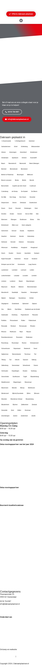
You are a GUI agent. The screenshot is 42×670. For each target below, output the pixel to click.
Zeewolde (4, 410)
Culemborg (4, 191)
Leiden (32, 270)
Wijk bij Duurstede (17, 393)
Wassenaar (28, 382)
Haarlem (4, 236)
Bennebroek (13, 169)
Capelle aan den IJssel (19, 186)
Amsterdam (4, 158)
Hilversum (4, 247)
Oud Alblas (18, 309)
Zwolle (33, 416)
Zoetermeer (24, 416)
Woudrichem (5, 404)
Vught (25, 376)
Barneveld (23, 163)
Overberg (14, 315)
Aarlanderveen (5, 146)
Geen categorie (26, 225)
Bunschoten (5, 186)
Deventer (32, 197)
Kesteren (34, 259)
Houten (11, 253)
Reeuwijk (4, 326)
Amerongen (12, 152)
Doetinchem (33, 202)
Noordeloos (22, 298)
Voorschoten (5, 376)
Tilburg (3, 359)
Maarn (21, 281)
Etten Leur (15, 225)
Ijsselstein (28, 253)
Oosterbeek (15, 303)
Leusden (25, 275)
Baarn (3, 163)
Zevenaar (28, 410)
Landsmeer (4, 270)
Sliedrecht (27, 348)
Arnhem (24, 158)
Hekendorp (30, 236)
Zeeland (34, 404)
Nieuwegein (34, 292)
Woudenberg (30, 399)
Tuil (10, 359)
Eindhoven (23, 219)
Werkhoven (31, 388)
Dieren (14, 202)
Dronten (3, 214)
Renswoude (23, 326)
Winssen (36, 393)
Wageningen (17, 382)
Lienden (34, 275)
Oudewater (4, 315)
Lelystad (16, 275)
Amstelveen (33, 152)
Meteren (21, 287)
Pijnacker (35, 315)
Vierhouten (4, 371)
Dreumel (18, 208)
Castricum (33, 186)
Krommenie (21, 264)
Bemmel (3, 169)
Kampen (36, 253)
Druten (12, 214)
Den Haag (13, 197)
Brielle (24, 180)
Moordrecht (4, 292)
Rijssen (28, 332)
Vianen (36, 365)
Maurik (13, 287)
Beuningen (20, 174)
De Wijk (3, 197)
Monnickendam (32, 287)
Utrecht (17, 359)
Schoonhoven (5, 348)
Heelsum (13, 236)
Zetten (19, 410)
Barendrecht (12, 163)
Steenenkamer (16, 354)
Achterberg (24, 146)
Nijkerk (3, 298)
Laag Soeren (32, 264)
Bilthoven (30, 174)
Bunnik (32, 180)
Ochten (31, 298)
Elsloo (32, 219)
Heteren (21, 242)
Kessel (26, 259)
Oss (2, 309)
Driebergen (27, 208)
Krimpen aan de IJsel (7, 264)
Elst (38, 219)
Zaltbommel (24, 404)
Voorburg (34, 371)
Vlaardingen (15, 371)
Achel (15, 146)
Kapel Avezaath (6, 259)
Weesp (22, 388)
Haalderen (31, 231)
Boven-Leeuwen (6, 180)
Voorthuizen (16, 376)
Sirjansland (16, 348)
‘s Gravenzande (6, 141)
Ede (37, 214)
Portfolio (3, 320)
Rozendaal (15, 343)
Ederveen (4, 219)
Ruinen (24, 343)
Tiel (35, 354)
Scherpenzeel (34, 343)
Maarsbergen (30, 281)
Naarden (24, 292)
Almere (3, 152)
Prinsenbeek (14, 320)
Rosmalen (19, 337)
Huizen (19, 253)
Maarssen (4, 287)
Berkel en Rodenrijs (7, 174)
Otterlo (9, 309)
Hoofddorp (14, 247)
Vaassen (25, 359)
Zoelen (15, 416)
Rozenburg (4, 343)
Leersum (23, 270)
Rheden (32, 326)
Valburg (34, 359)
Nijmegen (12, 298)
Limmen (3, 281)
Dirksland (23, 202)
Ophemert (25, 303)
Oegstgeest (4, 303)
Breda (17, 180)
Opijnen (34, 303)
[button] (21, 20)
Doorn (3, 208)
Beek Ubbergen (34, 163)
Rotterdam (29, 337)
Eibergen (13, 219)
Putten (23, 320)
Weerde (14, 388)
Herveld (13, 242)
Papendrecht (25, 315)
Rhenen (3, 332)
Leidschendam (5, 275)
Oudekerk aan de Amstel (32, 309)
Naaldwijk (15, 292)
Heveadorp (30, 242)
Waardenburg (34, 376)
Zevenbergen (5, 416)
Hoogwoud (34, 247)
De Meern (34, 191)
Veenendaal (15, 365)
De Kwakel (24, 191)
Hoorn (3, 253)
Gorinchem (4, 231)
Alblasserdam (35, 146)
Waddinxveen (5, 382)
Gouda (22, 231)
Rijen (21, 332)
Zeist (12, 410)
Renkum (13, 326)
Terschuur (27, 354)
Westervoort (5, 393)
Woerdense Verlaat (16, 399)
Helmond (4, 242)
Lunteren (12, 281)
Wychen (15, 404)
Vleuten (25, 371)
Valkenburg (4, 365)
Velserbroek (26, 365)
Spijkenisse (4, 354)
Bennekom (24, 169)
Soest (35, 348)
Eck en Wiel (29, 214)
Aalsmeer (32, 141)
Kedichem (17, 259)
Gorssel (14, 231)
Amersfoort (23, 152)
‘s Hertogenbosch (20, 141)
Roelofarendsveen (7, 337)
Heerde (21, 236)
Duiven (19, 214)
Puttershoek (32, 320)
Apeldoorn (15, 158)
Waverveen (4, 388)
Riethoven (13, 332)
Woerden (4, 399)
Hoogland (24, 247)
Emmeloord (4, 225)
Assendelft (33, 158)
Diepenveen (5, 202)
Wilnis (28, 393)
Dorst (10, 208)
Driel (36, 208)
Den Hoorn (22, 197)
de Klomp (15, 191)
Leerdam (14, 270)
